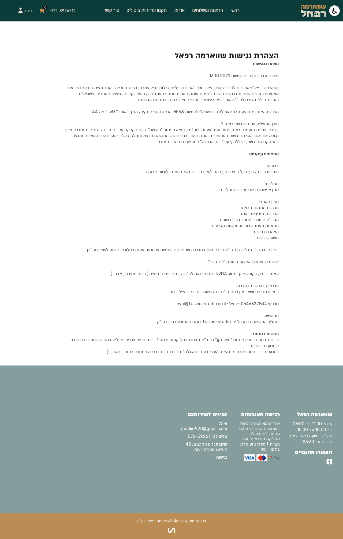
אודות (179, 10)
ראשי (235, 10)
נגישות (221, 457)
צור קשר (111, 10)
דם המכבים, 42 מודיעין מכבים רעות (206, 447)
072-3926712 (207, 436)
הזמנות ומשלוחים (207, 10)
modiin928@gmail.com (204, 426)
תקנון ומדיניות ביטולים (146, 10)
